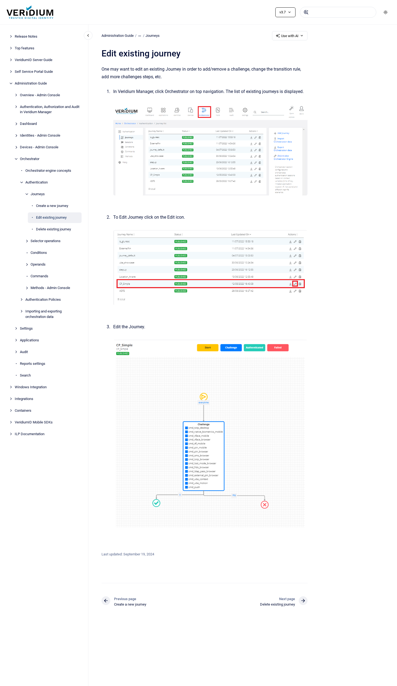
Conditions (39, 253)
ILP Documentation (29, 434)
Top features (24, 48)
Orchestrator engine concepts (48, 171)
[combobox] (338, 12)
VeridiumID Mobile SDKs (34, 422)
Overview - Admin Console (40, 95)
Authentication (36, 182)
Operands (38, 264)
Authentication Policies (43, 299)
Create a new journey (52, 206)
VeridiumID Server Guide (33, 60)
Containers (23, 410)
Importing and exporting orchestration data (43, 314)
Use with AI (290, 36)
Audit (24, 352)
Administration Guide (31, 83)
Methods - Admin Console (50, 288)
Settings (26, 328)
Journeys (38, 194)
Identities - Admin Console (40, 135)
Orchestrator (29, 159)
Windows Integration (31, 387)
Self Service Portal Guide (34, 72)
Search (25, 375)
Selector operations (46, 241)
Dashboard (28, 124)
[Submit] (306, 12)
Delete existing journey (53, 229)
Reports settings (32, 364)
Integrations (24, 399)
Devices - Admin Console (39, 147)
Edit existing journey (51, 217)
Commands (39, 276)
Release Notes (26, 36)
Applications (29, 340)
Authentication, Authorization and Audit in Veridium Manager (49, 109)
